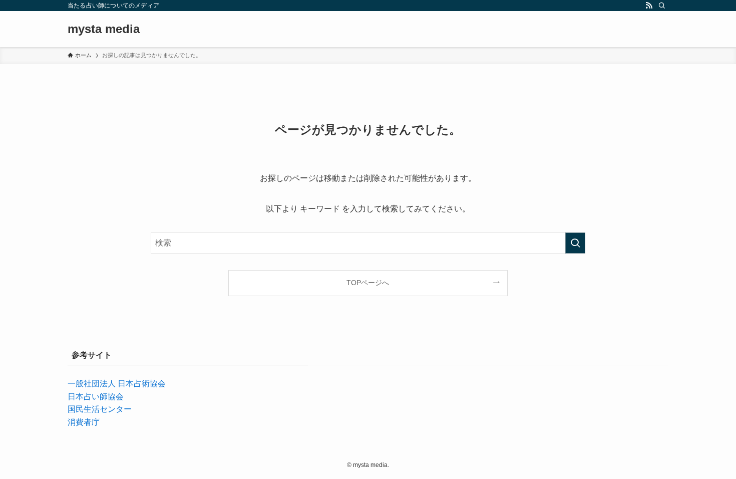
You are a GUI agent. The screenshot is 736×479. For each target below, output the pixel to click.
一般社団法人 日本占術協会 (117, 383)
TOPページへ (367, 283)
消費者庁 (84, 422)
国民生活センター (100, 409)
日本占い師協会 (96, 396)
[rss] (648, 5)
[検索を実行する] (575, 243)
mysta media (104, 29)
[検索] (661, 5)
